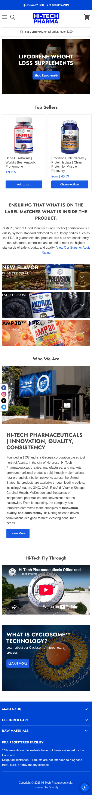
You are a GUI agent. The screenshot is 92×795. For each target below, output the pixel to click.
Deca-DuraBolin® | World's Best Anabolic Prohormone (21, 162)
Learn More (17, 533)
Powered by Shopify (46, 787)
